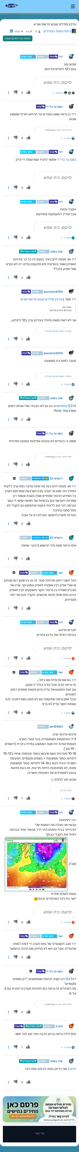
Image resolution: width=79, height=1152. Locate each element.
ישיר (60, 573)
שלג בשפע (56, 251)
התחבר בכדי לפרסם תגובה (17, 38)
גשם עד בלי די (54, 106)
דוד (61, 56)
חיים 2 (59, 1026)
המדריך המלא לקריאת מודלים (58, 331)
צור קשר (39, 1133)
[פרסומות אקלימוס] (39, 1109)
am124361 (56, 726)
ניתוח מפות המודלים (57, 31)
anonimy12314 (53, 291)
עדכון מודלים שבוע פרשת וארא (41, 299)
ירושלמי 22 (56, 478)
